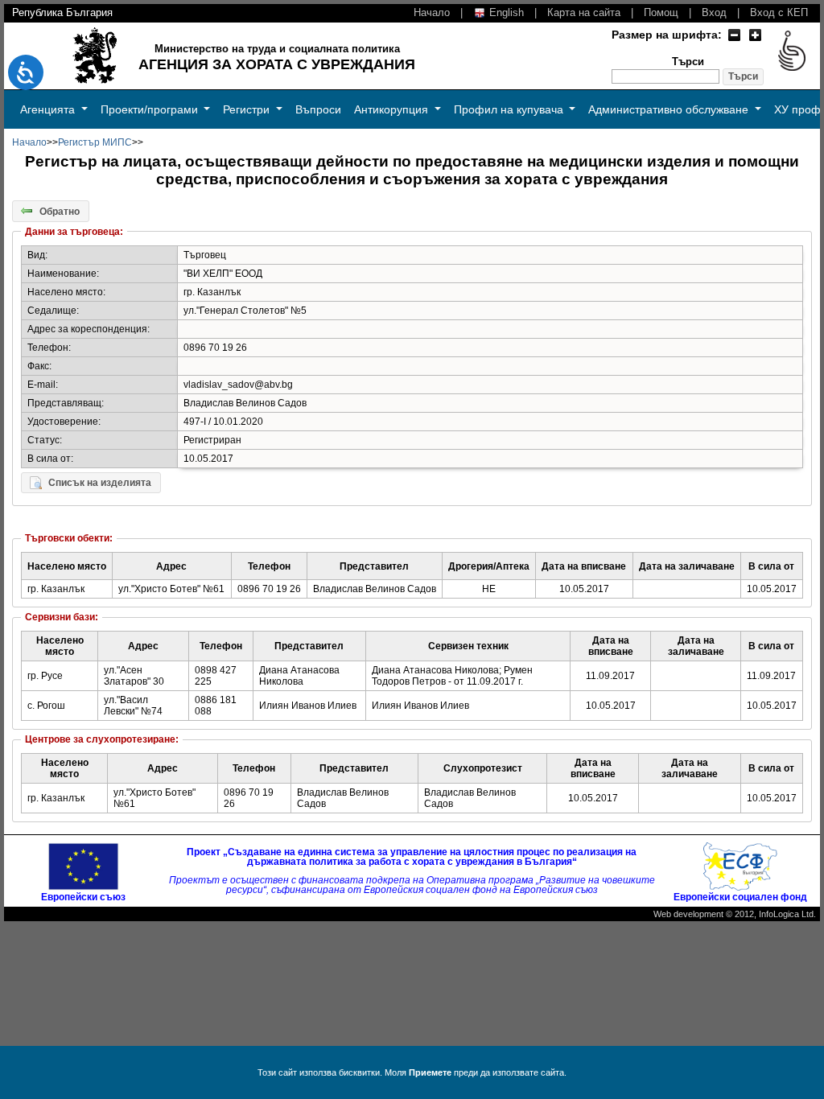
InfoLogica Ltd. (787, 914)
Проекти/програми (151, 109)
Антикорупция (392, 109)
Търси (688, 62)
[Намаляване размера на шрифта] (734, 34)
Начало (432, 12)
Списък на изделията (99, 482)
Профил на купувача (510, 109)
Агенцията (49, 109)
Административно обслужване (670, 109)
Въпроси (318, 109)
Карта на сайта (583, 12)
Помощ (661, 12)
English (505, 12)
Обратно (59, 211)
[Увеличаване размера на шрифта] (755, 34)
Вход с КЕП (779, 12)
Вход (714, 12)
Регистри (248, 109)
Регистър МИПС (95, 142)
